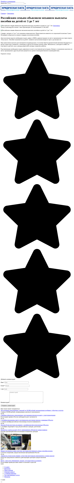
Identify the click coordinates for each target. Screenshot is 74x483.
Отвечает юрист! (9, 472)
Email (3, 385)
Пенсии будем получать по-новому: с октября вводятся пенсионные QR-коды (25, 425)
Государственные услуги (12, 475)
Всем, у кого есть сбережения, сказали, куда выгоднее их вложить (21, 460)
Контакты (7, 468)
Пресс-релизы (8, 470)
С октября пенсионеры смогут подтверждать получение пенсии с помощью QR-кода (27, 420)
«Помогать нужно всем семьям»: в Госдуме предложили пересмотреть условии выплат (27, 456)
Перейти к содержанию (8, 1)
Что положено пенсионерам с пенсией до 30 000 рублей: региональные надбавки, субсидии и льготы (32, 410)
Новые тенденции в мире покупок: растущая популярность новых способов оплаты (27, 451)
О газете (6, 467)
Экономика (56, 25)
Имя (2, 382)
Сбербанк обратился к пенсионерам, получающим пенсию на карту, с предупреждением (28, 415)
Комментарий (5, 402)
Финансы (7, 477)
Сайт (2, 389)
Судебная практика (10, 473)
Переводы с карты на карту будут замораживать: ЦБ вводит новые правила (24, 430)
